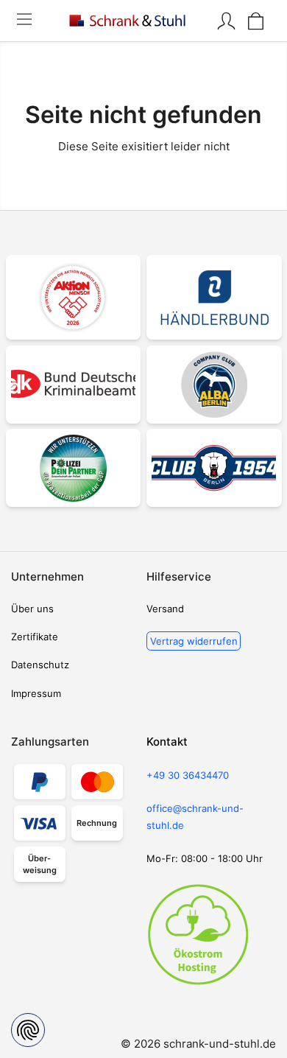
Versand (165, 608)
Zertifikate (34, 636)
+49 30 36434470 (187, 775)
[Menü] (24, 20)
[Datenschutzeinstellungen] (28, 1030)
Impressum (36, 693)
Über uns (32, 608)
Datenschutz (40, 664)
